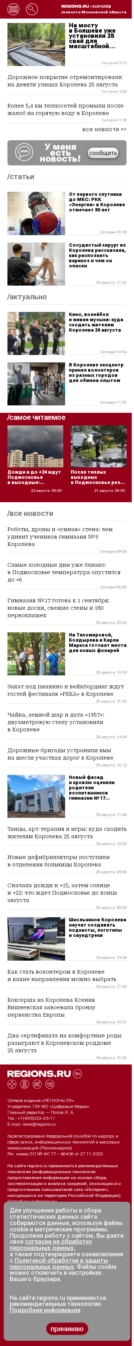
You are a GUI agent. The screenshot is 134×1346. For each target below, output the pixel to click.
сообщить (103, 153)
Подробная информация (32, 1201)
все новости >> (104, 129)
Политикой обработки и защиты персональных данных (59, 1263)
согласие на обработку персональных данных (51, 1244)
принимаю (67, 1329)
